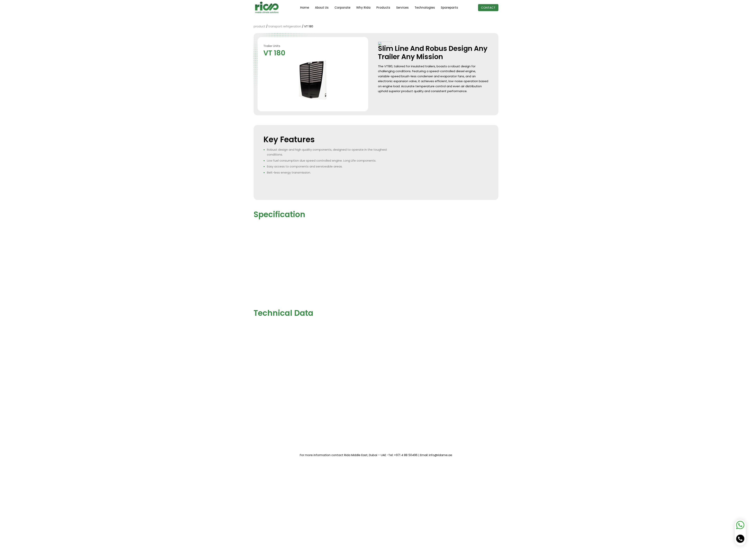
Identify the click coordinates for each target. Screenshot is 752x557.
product (259, 26)
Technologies (425, 7)
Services (402, 7)
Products (383, 7)
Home (304, 7)
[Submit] (324, 522)
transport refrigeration (285, 26)
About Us (322, 7)
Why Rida (363, 7)
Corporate (342, 7)
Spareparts (449, 7)
